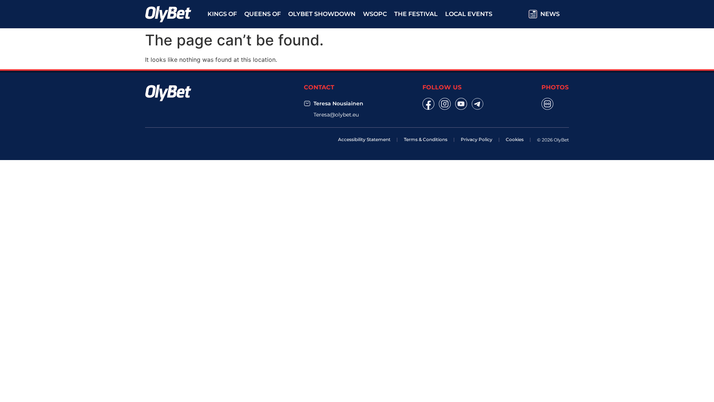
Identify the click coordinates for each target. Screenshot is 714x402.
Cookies (515, 139)
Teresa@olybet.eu (336, 114)
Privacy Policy (476, 139)
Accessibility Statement (364, 139)
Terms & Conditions (425, 139)
